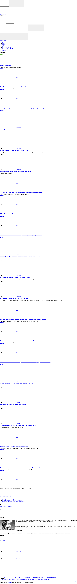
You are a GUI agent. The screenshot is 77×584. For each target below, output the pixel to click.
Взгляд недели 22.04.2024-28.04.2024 (6, 506)
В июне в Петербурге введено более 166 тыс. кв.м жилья (10, 499)
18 (6, 496)
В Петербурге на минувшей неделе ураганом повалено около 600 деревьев (13, 501)
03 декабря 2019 (18, 317)
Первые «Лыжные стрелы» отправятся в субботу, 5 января (14, 150)
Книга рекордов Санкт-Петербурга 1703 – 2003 (24, 579)
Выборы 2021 (4, 579)
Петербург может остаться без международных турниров (14, 446)
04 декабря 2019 (18, 275)
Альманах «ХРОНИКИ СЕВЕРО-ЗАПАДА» (36, 577)
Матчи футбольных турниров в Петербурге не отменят (13, 404)
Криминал (3, 42)
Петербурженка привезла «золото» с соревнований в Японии (15, 277)
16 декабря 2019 (18, 190)
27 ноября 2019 (18, 402)
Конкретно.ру (9, 582)
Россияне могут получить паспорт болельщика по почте (14, 298)
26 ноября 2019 (18, 444)
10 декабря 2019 (18, 254)
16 (4, 496)
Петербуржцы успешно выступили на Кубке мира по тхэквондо (15, 171)
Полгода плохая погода (5, 65)
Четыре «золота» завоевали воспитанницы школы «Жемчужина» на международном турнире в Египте (25, 362)
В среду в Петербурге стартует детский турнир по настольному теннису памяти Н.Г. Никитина (23, 319)
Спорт (3, 45)
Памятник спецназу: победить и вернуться (37, 579)
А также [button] (3, 578)
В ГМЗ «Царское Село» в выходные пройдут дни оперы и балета (12, 500)
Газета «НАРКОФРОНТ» (16, 577)
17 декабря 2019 (18, 148)
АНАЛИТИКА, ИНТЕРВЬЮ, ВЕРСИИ (8, 48)
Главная (1, 14)
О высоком (3, 44)
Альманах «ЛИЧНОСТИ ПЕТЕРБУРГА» (50, 577)
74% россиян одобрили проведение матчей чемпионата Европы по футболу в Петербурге (21, 192)
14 (2, 496)
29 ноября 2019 (18, 381)
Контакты (4, 14)
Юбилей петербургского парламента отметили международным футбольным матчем (21, 340)
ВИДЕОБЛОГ (4, 50)
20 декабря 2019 (18, 127)
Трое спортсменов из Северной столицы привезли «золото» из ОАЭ (16, 383)
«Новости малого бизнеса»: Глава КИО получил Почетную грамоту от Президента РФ (21, 235)
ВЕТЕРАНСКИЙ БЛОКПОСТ (6, 47)
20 (8, 496)
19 (7, 496)
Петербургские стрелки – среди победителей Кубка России (14, 86)
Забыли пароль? (8, 31)
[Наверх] (7, 575)
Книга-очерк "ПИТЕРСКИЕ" (25, 577)
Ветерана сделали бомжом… (19, 524)
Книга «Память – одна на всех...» (11, 579)
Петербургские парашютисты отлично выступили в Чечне (14, 129)
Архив (3, 577)
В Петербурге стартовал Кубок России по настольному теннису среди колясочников (20, 213)
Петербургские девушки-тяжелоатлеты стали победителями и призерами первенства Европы (23, 108)
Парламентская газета (47, 579)
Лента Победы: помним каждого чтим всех (7, 537)
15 (3, 496)
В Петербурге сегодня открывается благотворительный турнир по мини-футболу (20, 256)
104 (10, 496)
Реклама (3, 49)
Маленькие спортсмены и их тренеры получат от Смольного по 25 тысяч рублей (20, 467)
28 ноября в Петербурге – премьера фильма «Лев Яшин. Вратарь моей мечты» (19, 425)
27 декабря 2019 (18, 84)
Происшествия (4, 43)
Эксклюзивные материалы (8, 577)
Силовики (3, 46)
